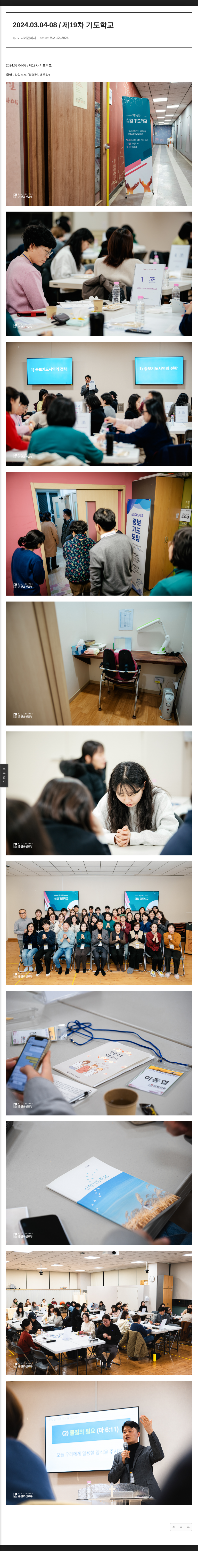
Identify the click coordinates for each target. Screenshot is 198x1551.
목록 (4, 775)
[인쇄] (188, 1527)
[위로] (173, 1527)
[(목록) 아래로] (181, 1527)
